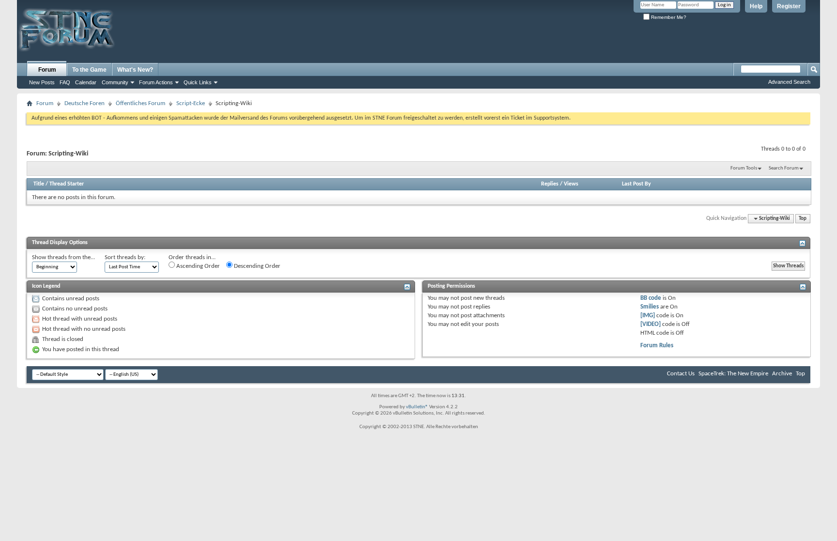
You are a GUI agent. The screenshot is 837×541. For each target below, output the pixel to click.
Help (756, 6)
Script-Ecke (190, 103)
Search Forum (784, 168)
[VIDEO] (650, 324)
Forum (47, 69)
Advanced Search (789, 82)
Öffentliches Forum (140, 103)
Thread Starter (66, 184)
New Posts (42, 82)
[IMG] (647, 315)
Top (802, 218)
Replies (549, 184)
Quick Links (198, 82)
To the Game (89, 69)
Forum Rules (656, 345)
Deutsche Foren (84, 103)
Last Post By (636, 184)
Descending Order (256, 266)
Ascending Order (197, 266)
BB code (650, 298)
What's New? (135, 69)
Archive (782, 374)
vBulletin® (417, 407)
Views (571, 184)
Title (38, 184)
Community (115, 82)
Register (789, 6)
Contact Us (681, 374)
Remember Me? (668, 17)
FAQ (65, 82)
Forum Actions (156, 82)
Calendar (85, 82)
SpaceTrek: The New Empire (733, 374)
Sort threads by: (125, 257)
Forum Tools (743, 168)
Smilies (649, 307)
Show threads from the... (63, 257)
